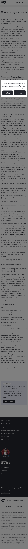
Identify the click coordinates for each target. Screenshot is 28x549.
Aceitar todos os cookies (20, 92)
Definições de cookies (7, 92)
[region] (14, 88)
